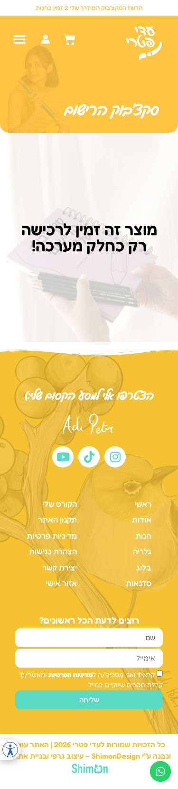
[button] (19, 39)
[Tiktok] (89, 457)
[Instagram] (115, 457)
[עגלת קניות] (69, 39)
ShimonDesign (116, 756)
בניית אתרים (27, 756)
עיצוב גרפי (67, 756)
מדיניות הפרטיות (70, 674)
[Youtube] (63, 457)
